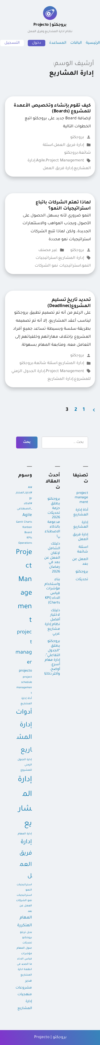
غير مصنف (48, 250)
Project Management (65, 161)
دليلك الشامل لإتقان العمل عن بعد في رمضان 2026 (52, 558)
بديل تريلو (26, 932)
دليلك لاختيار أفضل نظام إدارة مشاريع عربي (52, 622)
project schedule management (24, 685)
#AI (30, 487)
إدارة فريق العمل (69, 145)
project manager (24, 647)
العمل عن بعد (80, 562)
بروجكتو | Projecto (50, 28)
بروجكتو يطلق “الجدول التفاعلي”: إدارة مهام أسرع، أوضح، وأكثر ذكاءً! (52, 657)
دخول (36, 43)
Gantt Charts (24, 522)
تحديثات (82, 580)
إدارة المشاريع (71, 258)
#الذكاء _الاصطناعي (24, 506)
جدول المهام (24, 948)
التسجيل (12, 43)
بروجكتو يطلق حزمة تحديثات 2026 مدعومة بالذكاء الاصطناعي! (52, 517)
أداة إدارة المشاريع (80, 512)
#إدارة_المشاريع (24, 495)
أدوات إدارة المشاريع (24, 731)
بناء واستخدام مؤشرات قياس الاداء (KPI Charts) (52, 591)
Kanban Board (27, 530)
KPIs (29, 538)
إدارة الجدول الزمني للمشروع (25, 765)
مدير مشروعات (24, 984)
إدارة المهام (25, 833)
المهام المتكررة (24, 922)
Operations (25, 543)
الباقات (76, 43)
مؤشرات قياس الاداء (24, 956)
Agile (40, 161)
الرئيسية (93, 43)
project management (81, 498)
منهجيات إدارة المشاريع (25, 1001)
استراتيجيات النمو (24, 887)
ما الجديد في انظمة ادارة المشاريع (24, 969)
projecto (25, 671)
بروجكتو (77, 137)
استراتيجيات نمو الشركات (58, 266)
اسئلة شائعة (46, 363)
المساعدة (57, 43)
